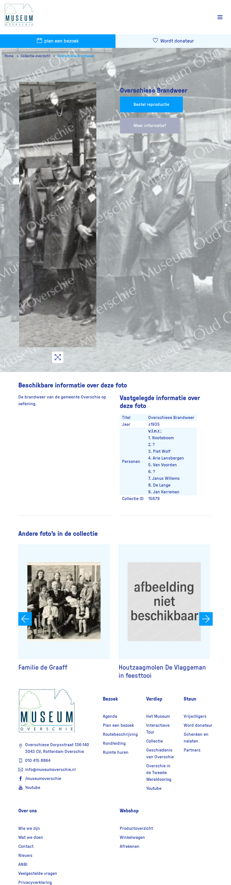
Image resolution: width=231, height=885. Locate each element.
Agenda (110, 716)
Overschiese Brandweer (75, 56)
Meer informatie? (150, 125)
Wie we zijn (29, 828)
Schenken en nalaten (196, 737)
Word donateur (198, 725)
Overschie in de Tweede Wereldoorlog (158, 773)
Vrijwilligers (195, 716)
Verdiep (154, 699)
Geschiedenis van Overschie (160, 753)
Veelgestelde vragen (37, 873)
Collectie (154, 741)
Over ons (27, 811)
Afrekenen (129, 846)
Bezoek (110, 699)
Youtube (32, 787)
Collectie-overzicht (36, 56)
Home (9, 56)
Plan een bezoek (118, 725)
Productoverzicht (136, 828)
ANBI (22, 864)
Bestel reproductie (151, 104)
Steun (190, 699)
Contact (26, 846)
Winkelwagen (132, 837)
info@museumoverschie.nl (50, 769)
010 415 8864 (37, 760)
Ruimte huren (115, 752)
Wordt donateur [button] (176, 41)
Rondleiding (114, 743)
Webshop (129, 811)
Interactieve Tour (158, 728)
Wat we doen (30, 837)
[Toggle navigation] (220, 17)
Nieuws (25, 855)
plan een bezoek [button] (61, 41)
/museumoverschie (43, 778)
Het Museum (158, 716)
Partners (192, 750)
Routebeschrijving (120, 734)
